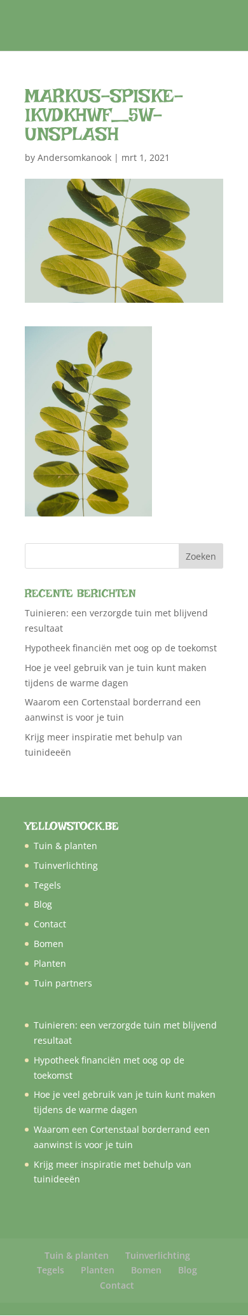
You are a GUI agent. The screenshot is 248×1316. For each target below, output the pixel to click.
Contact (50, 924)
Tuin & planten (65, 846)
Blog (43, 904)
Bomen (49, 944)
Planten (50, 963)
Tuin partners (63, 983)
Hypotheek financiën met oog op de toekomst (121, 648)
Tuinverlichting (66, 865)
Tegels (47, 885)
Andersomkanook (74, 157)
